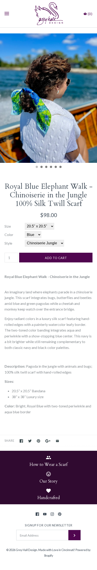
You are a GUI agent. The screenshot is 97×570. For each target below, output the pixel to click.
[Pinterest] (59, 514)
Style (8, 243)
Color (9, 234)
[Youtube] (44, 514)
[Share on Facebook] (21, 441)
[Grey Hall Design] (48, 13)
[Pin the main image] (38, 441)
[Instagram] (52, 514)
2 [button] (41, 167)
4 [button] (50, 167)
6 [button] (60, 167)
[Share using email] (57, 441)
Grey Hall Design (26, 550)
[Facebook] (37, 514)
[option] (48, 98)
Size (8, 226)
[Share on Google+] (48, 441)
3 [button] (46, 167)
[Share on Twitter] (30, 441)
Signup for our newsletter (48, 525)
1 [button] (36, 167)
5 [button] (55, 167)
